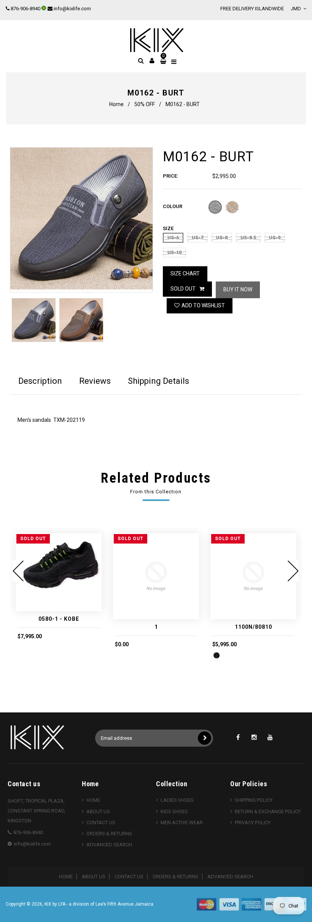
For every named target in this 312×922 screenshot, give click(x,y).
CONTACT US (100, 822)
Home (116, 104)
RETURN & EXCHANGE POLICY (268, 811)
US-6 (173, 237)
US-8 (222, 237)
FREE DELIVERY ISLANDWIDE (252, 8)
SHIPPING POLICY (253, 800)
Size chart (185, 273)
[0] (162, 61)
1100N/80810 (253, 627)
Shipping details (158, 381)
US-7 (197, 237)
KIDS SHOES (174, 811)
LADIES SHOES (177, 800)
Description (40, 381)
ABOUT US (98, 811)
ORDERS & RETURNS (109, 833)
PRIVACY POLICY (253, 822)
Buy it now (237, 289)
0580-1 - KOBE (58, 619)
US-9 (274, 237)
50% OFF (144, 104)
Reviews (95, 381)
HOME (93, 800)
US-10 (174, 252)
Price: (170, 176)
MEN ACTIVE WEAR (182, 822)
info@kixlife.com (72, 8)
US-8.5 (248, 237)
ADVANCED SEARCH (109, 844)
